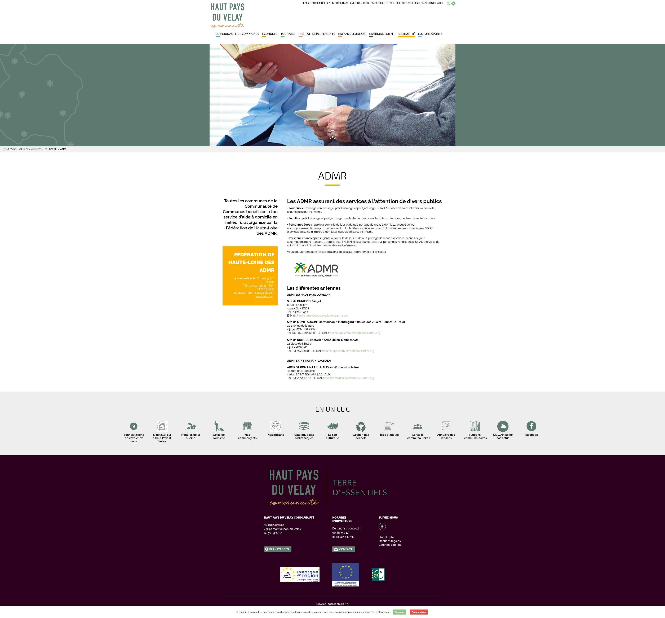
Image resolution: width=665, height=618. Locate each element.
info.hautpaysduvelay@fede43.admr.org (322, 315)
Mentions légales (390, 541)
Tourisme (288, 34)
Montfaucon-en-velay (323, 3)
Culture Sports (430, 34)
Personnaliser (418, 612)
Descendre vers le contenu (332, 134)
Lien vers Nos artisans (275, 427)
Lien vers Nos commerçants (247, 429)
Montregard (342, 3)
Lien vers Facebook (531, 427)
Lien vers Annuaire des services (446, 429)
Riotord (366, 3)
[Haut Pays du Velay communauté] (228, 15)
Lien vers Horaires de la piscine (190, 429)
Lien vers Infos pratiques (389, 427)
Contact (345, 549)
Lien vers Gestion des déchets (361, 429)
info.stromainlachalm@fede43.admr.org (349, 378)
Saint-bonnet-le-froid (383, 3)
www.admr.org (265, 296)
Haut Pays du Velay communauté (22, 149)
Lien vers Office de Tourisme (219, 429)
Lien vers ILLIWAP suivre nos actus (503, 429)
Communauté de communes (237, 34)
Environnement (382, 34)
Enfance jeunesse (352, 34)
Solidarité (406, 34)
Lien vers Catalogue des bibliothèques (304, 429)
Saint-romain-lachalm (432, 3)
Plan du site (386, 537)
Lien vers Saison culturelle (332, 429)
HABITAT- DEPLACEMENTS (317, 34)
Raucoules (355, 3)
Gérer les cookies (390, 544)
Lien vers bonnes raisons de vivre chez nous (133, 431)
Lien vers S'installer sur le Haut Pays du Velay (162, 431)
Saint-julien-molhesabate (408, 3)
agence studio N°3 (338, 604)
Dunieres (307, 3)
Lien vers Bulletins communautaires (474, 429)
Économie (269, 34)
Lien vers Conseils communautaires (417, 429)
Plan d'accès (279, 549)
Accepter (400, 612)
